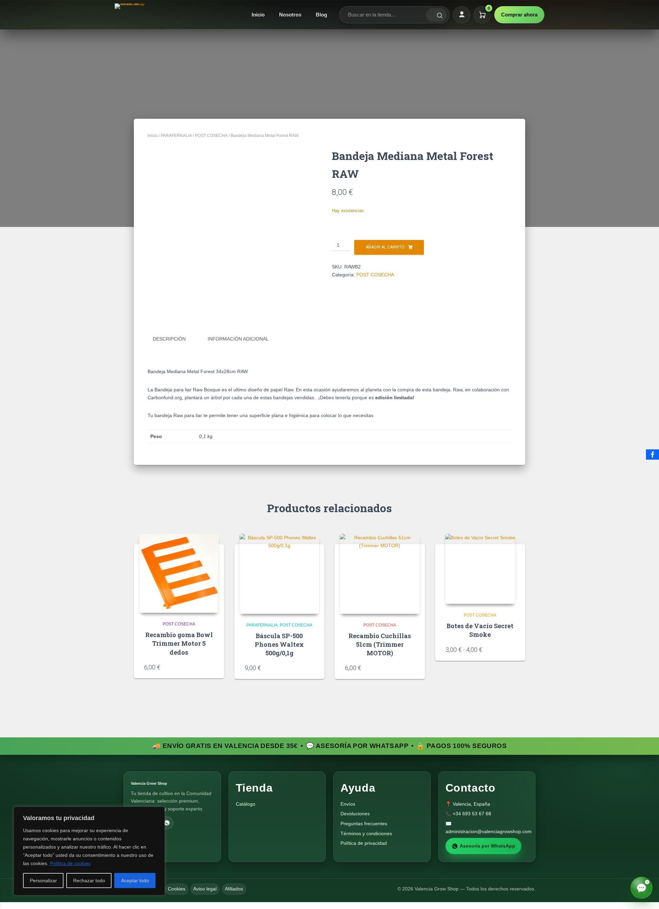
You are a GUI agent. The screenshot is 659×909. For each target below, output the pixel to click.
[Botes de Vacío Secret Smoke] (480, 569)
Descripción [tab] (169, 339)
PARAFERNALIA (176, 135)
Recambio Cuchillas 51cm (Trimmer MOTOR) (379, 644)
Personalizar (43, 880)
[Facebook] (652, 454)
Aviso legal (205, 888)
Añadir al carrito (385, 247)
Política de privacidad (363, 843)
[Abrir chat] (641, 888)
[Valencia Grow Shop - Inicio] (130, 14)
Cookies (176, 888)
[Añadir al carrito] (211, 667)
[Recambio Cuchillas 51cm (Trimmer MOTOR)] (380, 574)
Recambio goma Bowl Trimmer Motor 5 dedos (179, 643)
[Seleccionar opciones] (512, 649)
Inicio (258, 15)
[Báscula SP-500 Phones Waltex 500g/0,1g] (280, 574)
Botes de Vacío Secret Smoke (480, 630)
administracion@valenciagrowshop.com (489, 831)
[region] (89, 851)
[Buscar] (436, 15)
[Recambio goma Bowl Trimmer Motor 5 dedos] (178, 573)
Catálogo (245, 804)
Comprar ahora (519, 15)
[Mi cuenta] (461, 14)
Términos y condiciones (366, 833)
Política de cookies (70, 863)
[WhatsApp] (166, 822)
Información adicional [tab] (238, 339)
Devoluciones (355, 813)
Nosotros (290, 15)
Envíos (347, 804)
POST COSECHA (211, 135)
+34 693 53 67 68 (472, 813)
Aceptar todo (135, 880)
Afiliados (234, 888)
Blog (321, 15)
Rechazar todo (89, 880)
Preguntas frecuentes (363, 823)
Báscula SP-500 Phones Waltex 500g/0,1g (279, 644)
